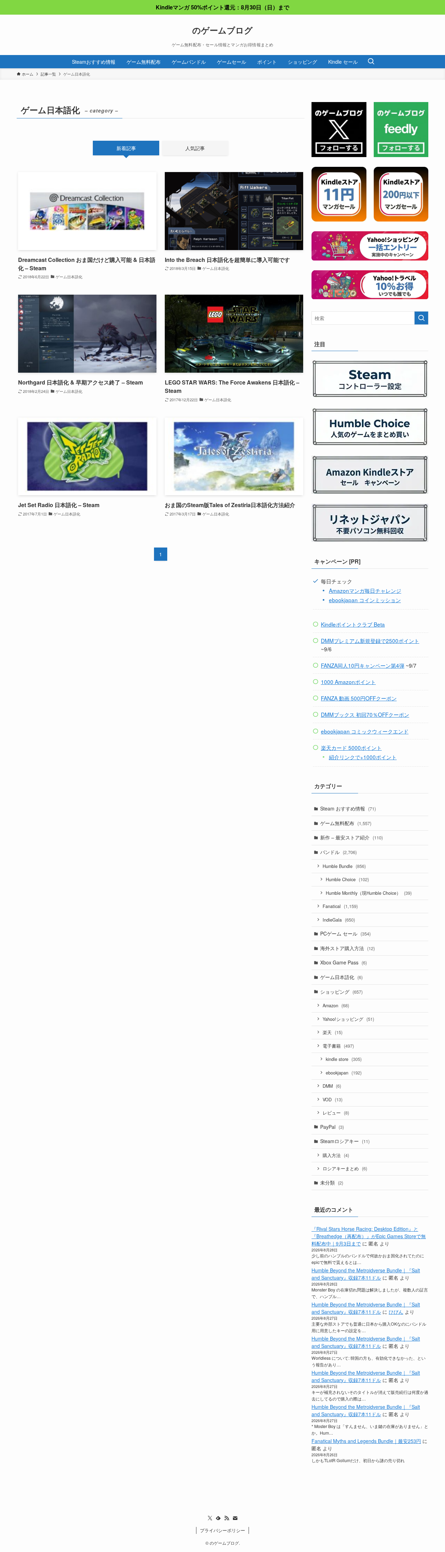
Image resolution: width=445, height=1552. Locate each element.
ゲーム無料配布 (345, 823)
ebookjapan (344, 1072)
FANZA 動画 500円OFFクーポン (359, 698)
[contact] (235, 1518)
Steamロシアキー (345, 1141)
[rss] (227, 1518)
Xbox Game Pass (343, 962)
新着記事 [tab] (126, 148)
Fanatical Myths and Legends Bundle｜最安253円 (366, 1440)
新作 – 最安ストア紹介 (351, 837)
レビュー (336, 1112)
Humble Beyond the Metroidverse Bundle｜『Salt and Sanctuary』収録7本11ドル (366, 1274)
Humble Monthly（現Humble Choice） (369, 893)
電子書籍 (338, 1045)
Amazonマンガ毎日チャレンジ (365, 590)
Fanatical (340, 906)
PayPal (332, 1126)
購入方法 (336, 1155)
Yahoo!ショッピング (348, 1019)
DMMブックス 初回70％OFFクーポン (365, 714)
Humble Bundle (344, 866)
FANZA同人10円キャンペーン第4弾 (362, 665)
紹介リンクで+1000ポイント (363, 757)
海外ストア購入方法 (347, 948)
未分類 (331, 1182)
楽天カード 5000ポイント (351, 747)
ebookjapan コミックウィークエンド (364, 731)
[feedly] (218, 1518)
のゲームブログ (222, 30)
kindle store (344, 1059)
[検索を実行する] (421, 318)
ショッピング (341, 991)
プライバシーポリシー (222, 1530)
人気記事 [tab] (195, 148)
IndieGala (339, 919)
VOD (332, 1099)
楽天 (332, 1032)
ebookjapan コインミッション (365, 600)
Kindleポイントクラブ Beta (353, 624)
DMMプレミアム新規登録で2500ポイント (370, 640)
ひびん (396, 1311)
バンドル (338, 851)
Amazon (336, 1005)
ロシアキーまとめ (345, 1168)
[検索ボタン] (371, 61)
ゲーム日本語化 (341, 976)
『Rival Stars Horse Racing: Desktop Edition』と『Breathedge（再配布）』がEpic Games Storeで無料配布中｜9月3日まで (369, 1236)
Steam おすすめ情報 (348, 808)
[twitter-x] (210, 1518)
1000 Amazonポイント (348, 681)
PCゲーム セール (345, 933)
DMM (332, 1085)
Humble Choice (347, 879)
